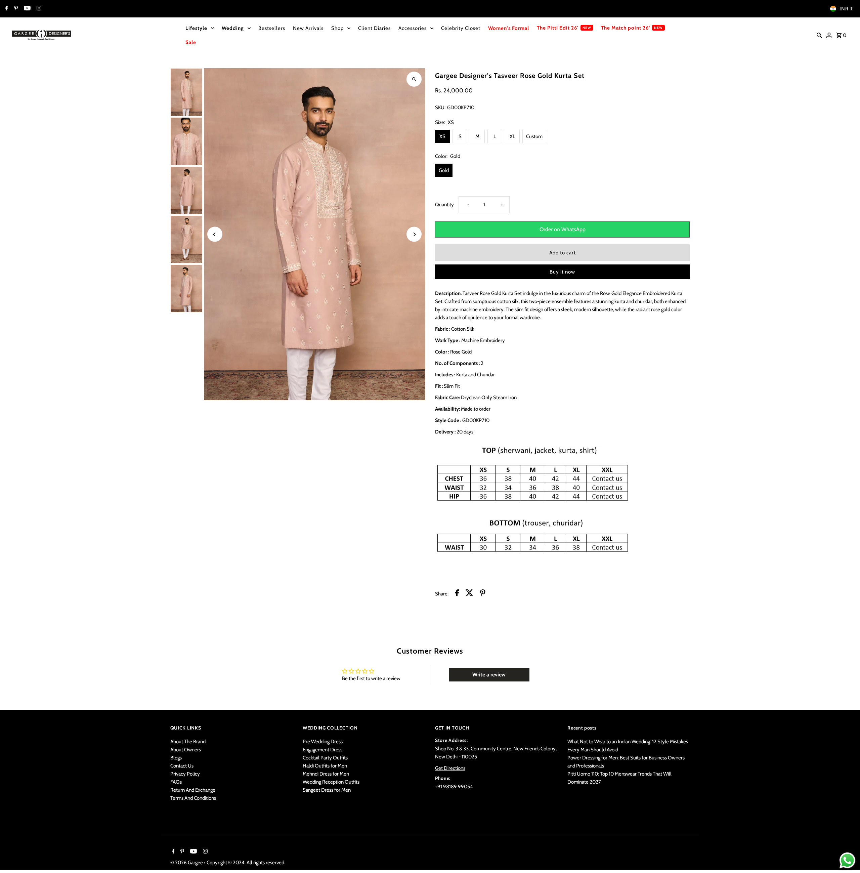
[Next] (414, 234)
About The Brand (188, 742)
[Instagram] (38, 8)
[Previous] (214, 234)
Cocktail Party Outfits (325, 758)
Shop (337, 28)
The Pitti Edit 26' (557, 28)
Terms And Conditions (193, 798)
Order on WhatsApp (563, 229)
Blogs (176, 758)
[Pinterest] (15, 8)
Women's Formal (508, 28)
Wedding (233, 28)
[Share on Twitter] (469, 593)
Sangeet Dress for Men (327, 790)
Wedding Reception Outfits (331, 782)
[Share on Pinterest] (482, 593)
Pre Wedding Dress (323, 742)
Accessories (412, 28)
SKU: (440, 108)
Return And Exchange (192, 790)
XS (442, 136)
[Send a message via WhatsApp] (847, 860)
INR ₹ (846, 9)
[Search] (819, 35)
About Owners (185, 750)
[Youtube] (26, 8)
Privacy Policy (185, 774)
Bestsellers (271, 28)
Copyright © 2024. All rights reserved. (246, 863)
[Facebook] (6, 8)
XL (512, 136)
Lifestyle (196, 28)
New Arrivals (308, 28)
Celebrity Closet (460, 28)
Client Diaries (374, 28)
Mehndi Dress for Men (326, 774)
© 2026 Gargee (187, 863)
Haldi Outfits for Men (325, 766)
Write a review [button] (489, 674)
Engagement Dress (322, 750)
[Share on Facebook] (457, 593)
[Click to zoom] (414, 79)
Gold (444, 170)
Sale (190, 42)
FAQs (176, 782)
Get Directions (450, 768)
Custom (534, 136)
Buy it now (562, 272)
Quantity (444, 205)
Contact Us (182, 766)
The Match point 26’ (625, 28)
